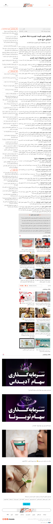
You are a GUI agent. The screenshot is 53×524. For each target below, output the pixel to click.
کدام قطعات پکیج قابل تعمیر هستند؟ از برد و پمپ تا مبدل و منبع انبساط (10, 198)
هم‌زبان (33, 514)
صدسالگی (39, 514)
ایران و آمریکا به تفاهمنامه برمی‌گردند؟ (9, 64)
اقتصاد (44, 29)
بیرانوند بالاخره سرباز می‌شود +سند (10, 121)
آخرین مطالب (13, 71)
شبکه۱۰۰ (44, 514)
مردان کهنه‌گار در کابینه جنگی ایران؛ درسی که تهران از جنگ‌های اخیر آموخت (35, 223)
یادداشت (22, 514)
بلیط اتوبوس (6, 499)
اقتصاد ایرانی (22, 499)
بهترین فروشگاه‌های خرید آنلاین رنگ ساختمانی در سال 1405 (10, 202)
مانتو (49, 499)
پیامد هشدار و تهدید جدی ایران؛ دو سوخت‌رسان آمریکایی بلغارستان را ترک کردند (10, 42)
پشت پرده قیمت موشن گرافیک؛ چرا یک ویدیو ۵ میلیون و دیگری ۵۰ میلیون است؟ (10, 176)
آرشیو (12, 514)
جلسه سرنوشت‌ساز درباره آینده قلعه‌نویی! (11, 90)
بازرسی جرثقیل (45, 499)
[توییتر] (5, 519)
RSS (8, 514)
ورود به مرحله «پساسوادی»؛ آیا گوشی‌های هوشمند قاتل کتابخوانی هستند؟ (35, 218)
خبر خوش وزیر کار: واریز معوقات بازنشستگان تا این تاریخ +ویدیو (11, 96)
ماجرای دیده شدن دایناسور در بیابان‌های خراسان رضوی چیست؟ (11, 37)
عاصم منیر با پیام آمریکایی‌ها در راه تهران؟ (11, 132)
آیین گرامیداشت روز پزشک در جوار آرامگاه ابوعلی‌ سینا (11, 104)
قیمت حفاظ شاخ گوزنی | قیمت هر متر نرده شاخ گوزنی (10, 191)
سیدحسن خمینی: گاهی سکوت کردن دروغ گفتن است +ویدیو (10, 166)
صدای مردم (28, 514)
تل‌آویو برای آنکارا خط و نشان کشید (10, 46)
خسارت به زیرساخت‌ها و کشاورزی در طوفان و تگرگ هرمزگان (10, 108)
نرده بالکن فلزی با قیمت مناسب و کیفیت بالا (11, 184)
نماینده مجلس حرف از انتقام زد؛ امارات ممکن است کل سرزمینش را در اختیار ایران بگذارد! (10, 113)
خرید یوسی (27, 499)
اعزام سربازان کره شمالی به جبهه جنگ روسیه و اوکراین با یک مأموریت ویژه (10, 49)
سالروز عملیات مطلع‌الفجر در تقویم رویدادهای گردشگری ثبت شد (11, 162)
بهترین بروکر (16, 499)
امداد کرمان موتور (33, 499)
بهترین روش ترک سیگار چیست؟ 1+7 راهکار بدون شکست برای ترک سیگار (10, 173)
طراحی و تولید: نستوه (44, 522)
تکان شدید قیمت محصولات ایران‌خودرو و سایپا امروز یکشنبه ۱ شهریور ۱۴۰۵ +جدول (10, 53)
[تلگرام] (3, 519)
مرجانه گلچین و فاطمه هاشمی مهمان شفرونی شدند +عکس (10, 128)
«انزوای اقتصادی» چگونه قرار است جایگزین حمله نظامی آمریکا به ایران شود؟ (35, 225)
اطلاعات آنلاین (28, 5)
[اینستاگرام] (7, 519)
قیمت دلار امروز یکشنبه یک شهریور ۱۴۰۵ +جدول (11, 67)
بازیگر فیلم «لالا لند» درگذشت (11, 93)
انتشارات (16, 514)
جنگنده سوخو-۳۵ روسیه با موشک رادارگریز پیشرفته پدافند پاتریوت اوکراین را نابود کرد (10, 33)
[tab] (14, 29)
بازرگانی (14, 170)
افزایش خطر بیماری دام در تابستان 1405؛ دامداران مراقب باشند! (11, 180)
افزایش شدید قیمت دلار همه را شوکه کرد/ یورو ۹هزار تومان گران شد (10, 118)
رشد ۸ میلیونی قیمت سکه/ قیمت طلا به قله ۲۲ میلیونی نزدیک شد (10, 100)
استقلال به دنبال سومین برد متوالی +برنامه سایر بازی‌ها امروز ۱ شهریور (10, 146)
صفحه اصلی (48, 29)
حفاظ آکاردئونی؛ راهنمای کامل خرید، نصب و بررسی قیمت (10, 195)
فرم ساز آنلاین (39, 499)
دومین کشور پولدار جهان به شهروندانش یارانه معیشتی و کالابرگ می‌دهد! (35, 228)
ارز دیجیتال (11, 499)
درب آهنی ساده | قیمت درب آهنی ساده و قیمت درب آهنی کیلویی (10, 187)
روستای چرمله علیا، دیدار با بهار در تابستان (11, 82)
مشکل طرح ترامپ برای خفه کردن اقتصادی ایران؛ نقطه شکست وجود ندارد (35, 220)
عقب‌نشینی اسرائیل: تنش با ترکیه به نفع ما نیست (10, 57)
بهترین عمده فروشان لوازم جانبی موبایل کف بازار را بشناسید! (11, 206)
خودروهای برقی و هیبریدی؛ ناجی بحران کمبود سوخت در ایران (10, 158)
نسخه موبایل (26, 504)
